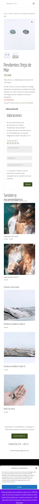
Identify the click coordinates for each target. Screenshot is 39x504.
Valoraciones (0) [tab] (12, 109)
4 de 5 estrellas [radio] (15, 143)
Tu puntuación (12, 141)
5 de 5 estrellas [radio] (18, 143)
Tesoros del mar (14, 14)
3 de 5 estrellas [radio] (13, 143)
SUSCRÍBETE (19, 436)
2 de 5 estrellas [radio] (10, 143)
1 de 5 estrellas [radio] (8, 143)
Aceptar (19, 487)
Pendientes (29, 103)
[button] (36, 468)
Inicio (6, 14)
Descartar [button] (19, 503)
